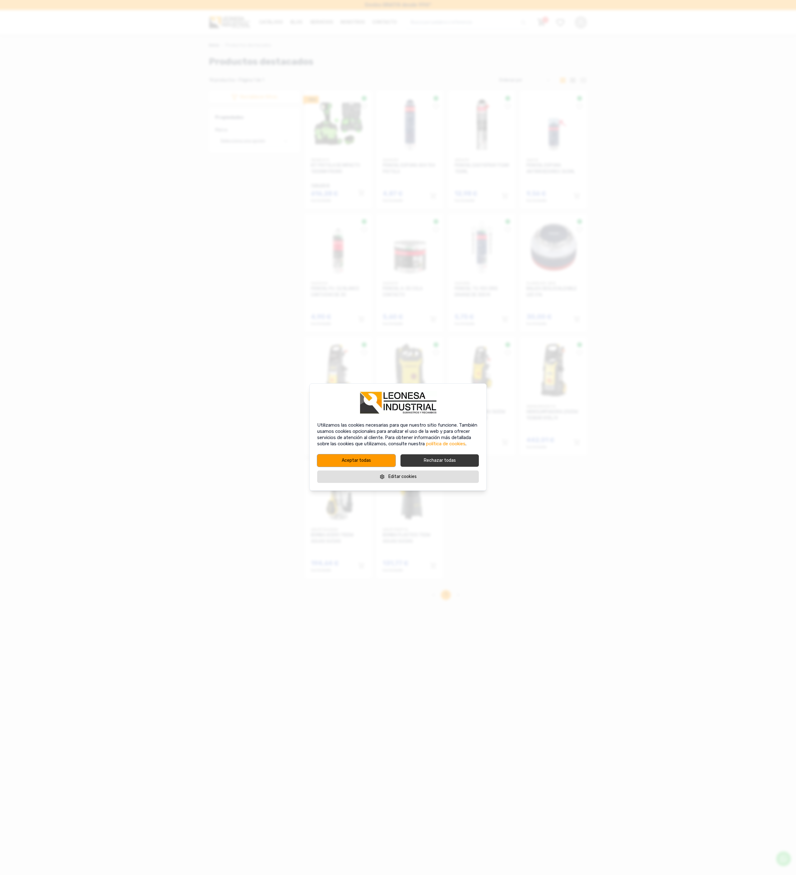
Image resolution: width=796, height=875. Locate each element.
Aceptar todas (356, 460)
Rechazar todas (440, 460)
